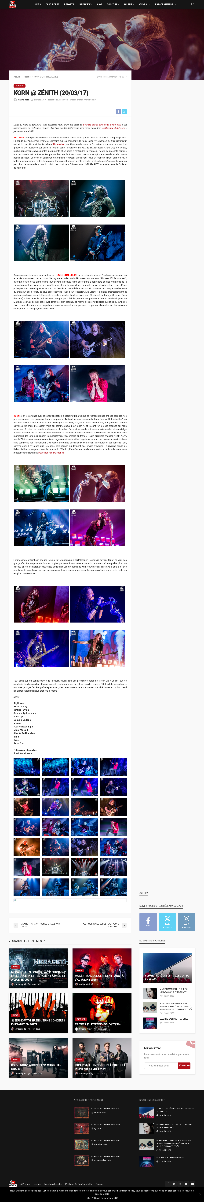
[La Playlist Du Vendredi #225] (81, 1128)
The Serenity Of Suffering (113, 128)
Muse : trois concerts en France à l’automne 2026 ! (99, 977)
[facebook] (168, 1184)
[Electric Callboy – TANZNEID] (150, 1023)
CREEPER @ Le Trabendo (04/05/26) (97, 1024)
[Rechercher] (192, 4)
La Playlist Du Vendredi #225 (105, 1124)
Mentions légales (53, 1184)
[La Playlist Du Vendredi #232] (81, 1144)
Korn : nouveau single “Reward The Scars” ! (35, 1066)
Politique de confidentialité (78, 1184)
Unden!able (59, 144)
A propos (25, 1184)
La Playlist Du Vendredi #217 (105, 1108)
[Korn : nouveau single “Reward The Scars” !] (38, 1058)
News (38, 4)
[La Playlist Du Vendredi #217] (81, 1112)
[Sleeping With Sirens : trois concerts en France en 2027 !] (38, 1013)
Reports (69, 4)
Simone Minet (85, 1029)
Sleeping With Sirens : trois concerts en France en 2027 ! (38, 1022)
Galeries (129, 4)
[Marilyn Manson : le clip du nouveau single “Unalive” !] (150, 993)
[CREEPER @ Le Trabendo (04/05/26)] (102, 1013)
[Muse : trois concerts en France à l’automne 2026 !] (102, 968)
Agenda (142, 4)
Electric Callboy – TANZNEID (174, 1019)
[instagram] (180, 1184)
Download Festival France (51, 452)
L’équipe (37, 1184)
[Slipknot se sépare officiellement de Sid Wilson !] (167, 968)
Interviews (85, 4)
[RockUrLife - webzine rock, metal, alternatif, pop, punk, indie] (12, 4)
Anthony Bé (20, 984)
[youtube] (192, 1184)
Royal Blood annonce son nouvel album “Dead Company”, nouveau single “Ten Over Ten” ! (176, 1006)
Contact (100, 1184)
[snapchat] (186, 1184)
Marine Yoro (23, 100)
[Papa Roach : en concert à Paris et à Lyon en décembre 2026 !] (102, 1058)
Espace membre (164, 4)
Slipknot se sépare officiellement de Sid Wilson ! (167, 977)
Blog (99, 4)
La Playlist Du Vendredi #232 (105, 1140)
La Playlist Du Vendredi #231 (105, 1156)
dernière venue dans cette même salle (102, 124)
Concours (113, 4)
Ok (88, 1198)
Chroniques (52, 4)
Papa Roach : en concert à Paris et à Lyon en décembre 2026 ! (100, 1066)
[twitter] (174, 1184)
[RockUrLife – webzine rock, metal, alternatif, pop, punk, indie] (13, 1184)
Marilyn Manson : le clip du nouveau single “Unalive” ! (174, 990)
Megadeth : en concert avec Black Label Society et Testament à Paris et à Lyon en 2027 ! (38, 975)
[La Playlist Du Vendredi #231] (81, 1160)
